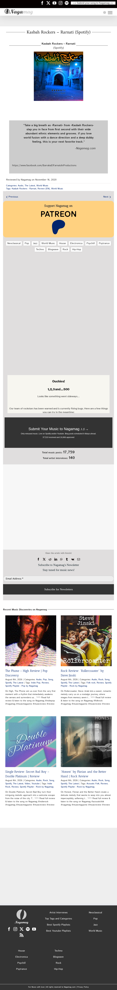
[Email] (79, 559)
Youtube (36, 783)
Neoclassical (14, 243)
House (62, 243)
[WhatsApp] (61, 559)
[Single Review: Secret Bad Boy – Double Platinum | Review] (30, 741)
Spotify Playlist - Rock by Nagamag (86, 684)
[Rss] (21, 935)
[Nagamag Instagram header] (62, 3)
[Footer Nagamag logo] (21, 910)
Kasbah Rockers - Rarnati (24, 188)
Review (45, 682)
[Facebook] (38, 559)
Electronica (76, 243)
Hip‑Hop (76, 249)
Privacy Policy (83, 987)
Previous (13, 197)
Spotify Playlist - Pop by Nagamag (21, 685)
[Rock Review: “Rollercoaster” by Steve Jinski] (86, 640)
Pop (27, 243)
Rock (65, 249)
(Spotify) (58, 46)
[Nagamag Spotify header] (68, 3)
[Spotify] (28, 929)
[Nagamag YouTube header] (56, 3)
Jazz (35, 243)
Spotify (8, 682)
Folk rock (91, 682)
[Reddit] (50, 559)
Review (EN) (44, 188)
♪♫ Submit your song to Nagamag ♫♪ (93, 3)
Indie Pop (35, 682)
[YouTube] (34, 929)
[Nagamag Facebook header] (43, 3)
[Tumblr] (67, 559)
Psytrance (104, 243)
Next (105, 197)
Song (50, 679)
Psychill (91, 243)
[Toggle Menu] (110, 12)
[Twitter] (21, 929)
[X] (44, 559)
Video (27, 783)
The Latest (30, 185)
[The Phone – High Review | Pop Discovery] (30, 640)
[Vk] (73, 559)
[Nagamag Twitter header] (49, 3)
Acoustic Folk (93, 783)
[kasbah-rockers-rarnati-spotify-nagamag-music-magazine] (58, 52)
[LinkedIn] (56, 559)
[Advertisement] (58, 21)
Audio (20, 185)
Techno (40, 249)
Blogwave (53, 249)
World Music (42, 185)
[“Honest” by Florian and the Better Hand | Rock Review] (86, 741)
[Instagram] (15, 929)
